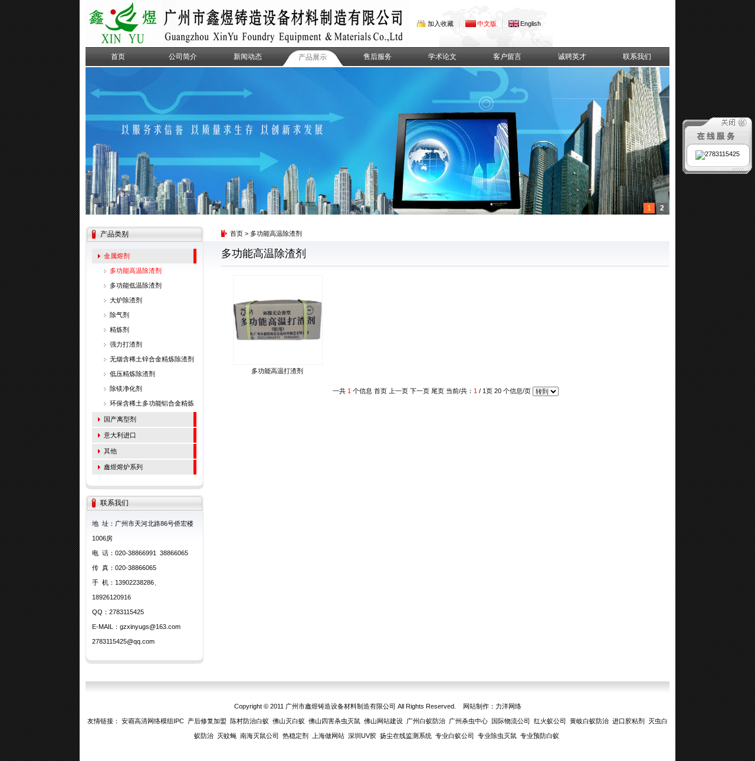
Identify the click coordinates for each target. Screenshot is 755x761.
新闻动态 (248, 56)
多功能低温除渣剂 (136, 285)
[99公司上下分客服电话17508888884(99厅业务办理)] (124, 23)
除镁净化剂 (126, 388)
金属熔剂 (117, 255)
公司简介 (183, 56)
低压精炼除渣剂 (132, 373)
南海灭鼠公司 (259, 735)
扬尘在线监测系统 (406, 735)
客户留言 (507, 56)
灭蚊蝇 (227, 735)
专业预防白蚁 (539, 735)
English (530, 23)
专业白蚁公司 (454, 735)
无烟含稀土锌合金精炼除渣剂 (152, 359)
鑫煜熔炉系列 (123, 466)
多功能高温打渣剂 (277, 370)
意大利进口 (120, 435)
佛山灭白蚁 (289, 720)
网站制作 (476, 706)
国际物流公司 (510, 720)
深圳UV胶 (362, 735)
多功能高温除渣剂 (136, 270)
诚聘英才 (572, 56)
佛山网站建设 (383, 720)
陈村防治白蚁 (249, 720)
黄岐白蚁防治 (589, 720)
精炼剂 (119, 329)
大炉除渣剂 (126, 300)
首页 (118, 56)
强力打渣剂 (126, 344)
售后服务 (377, 56)
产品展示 (312, 57)
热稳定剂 (295, 735)
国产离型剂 (120, 419)
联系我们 (637, 56)
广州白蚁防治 (425, 720)
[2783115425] (717, 153)
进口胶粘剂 (628, 720)
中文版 (487, 23)
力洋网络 (508, 706)
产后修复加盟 (207, 720)
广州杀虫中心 (468, 720)
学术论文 (442, 56)
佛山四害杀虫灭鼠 (334, 720)
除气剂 (119, 314)
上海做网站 (328, 735)
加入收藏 (441, 23)
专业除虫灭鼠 (497, 735)
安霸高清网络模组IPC (153, 720)
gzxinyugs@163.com (150, 626)
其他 (110, 450)
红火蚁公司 (550, 720)
